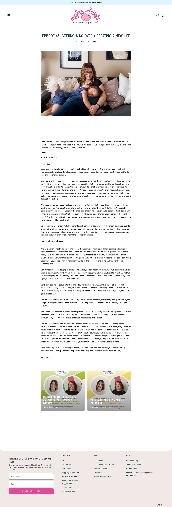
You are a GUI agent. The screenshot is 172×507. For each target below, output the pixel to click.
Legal (128, 456)
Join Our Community (31, 491)
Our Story (98, 460)
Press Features (100, 468)
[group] (86, 2)
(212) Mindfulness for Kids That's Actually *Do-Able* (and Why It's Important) (59, 399)
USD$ (159, 505)
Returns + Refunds (70, 476)
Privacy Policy (132, 460)
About (96, 456)
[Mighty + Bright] (86, 15)
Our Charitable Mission (104, 464)
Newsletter (66, 464)
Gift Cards (66, 468)
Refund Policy (132, 468)
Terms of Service (133, 464)
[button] (157, 15)
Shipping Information (70, 472)
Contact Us (67, 487)
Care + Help (66, 456)
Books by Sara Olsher (103, 476)
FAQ (63, 460)
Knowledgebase (68, 491)
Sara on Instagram (50, 157)
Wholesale (98, 472)
